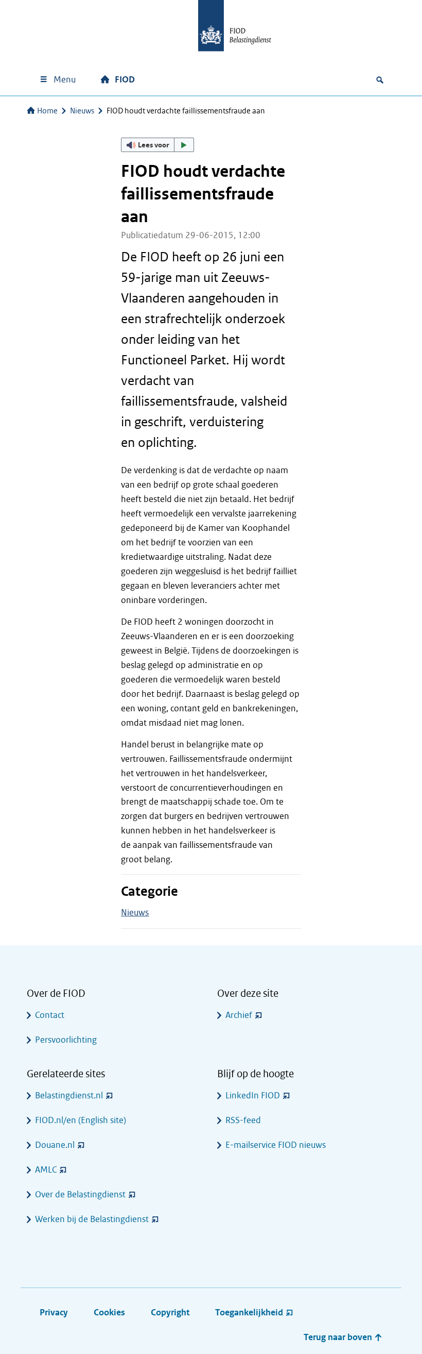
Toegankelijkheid (249, 1312)
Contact (49, 1015)
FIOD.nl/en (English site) (80, 1120)
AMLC (46, 1169)
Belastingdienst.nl (69, 1095)
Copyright (170, 1312)
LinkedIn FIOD (252, 1095)
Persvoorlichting (66, 1039)
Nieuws (82, 110)
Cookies (109, 1312)
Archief (238, 1015)
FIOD (125, 79)
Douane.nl (55, 1145)
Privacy (54, 1312)
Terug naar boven (339, 1337)
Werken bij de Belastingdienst (92, 1219)
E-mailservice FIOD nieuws (275, 1145)
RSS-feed (243, 1120)
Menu (65, 79)
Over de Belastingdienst (80, 1194)
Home (47, 110)
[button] (157, 145)
